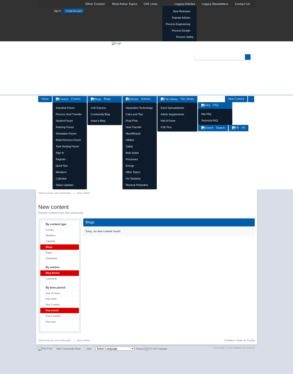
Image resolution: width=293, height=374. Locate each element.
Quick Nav (62, 165)
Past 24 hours (53, 293)
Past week (51, 299)
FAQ (214, 105)
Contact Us (242, 4)
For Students (133, 178)
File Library (186, 98)
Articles (145, 98)
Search (219, 127)
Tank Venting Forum (67, 146)
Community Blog (100, 114)
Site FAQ (206, 114)
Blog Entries (53, 273)
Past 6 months (53, 316)
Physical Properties (137, 185)
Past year (51, 321)
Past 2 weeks (53, 304)
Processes (132, 159)
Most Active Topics (124, 4)
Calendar (61, 178)
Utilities (130, 140)
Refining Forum (65, 127)
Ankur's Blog (98, 120)
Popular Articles (181, 17)
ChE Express (98, 107)
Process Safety (184, 37)
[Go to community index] (116, 43)
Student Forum (64, 120)
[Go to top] (146, 349)
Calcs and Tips (134, 114)
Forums (75, 98)
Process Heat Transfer (69, 114)
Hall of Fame (168, 120)
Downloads (51, 258)
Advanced (253, 56)
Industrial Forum (65, 107)
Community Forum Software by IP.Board (234, 348)
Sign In (57, 11)
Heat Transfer (134, 127)
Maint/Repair (133, 133)
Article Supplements (172, 114)
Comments (51, 278)
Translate (162, 348)
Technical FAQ (209, 120)
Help (89, 348)
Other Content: (95, 4)
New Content (236, 98)
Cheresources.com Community (54, 340)
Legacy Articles (185, 4)
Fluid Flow (132, 120)
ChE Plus (166, 127)
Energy (130, 165)
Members (61, 172)
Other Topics (133, 172)
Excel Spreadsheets (172, 107)
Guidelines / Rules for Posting (239, 340)
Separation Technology (139, 107)
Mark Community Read (68, 348)
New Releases (181, 11)
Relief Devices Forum (68, 140)
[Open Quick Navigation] (251, 99)
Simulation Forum (66, 133)
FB (242, 127)
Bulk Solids (132, 152)
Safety (129, 146)
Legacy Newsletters (215, 4)
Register (61, 159)
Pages (49, 252)
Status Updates (65, 185)
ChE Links (150, 4)
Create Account (74, 11)
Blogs (106, 98)
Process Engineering (178, 24)
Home (45, 98)
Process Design (181, 30)
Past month (52, 310)
